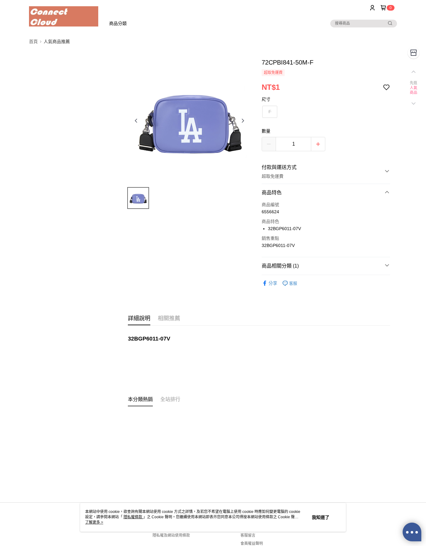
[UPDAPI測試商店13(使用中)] (63, 16)
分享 (273, 283)
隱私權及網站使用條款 (171, 535)
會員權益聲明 (251, 543)
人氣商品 (414, 90)
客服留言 (247, 535)
